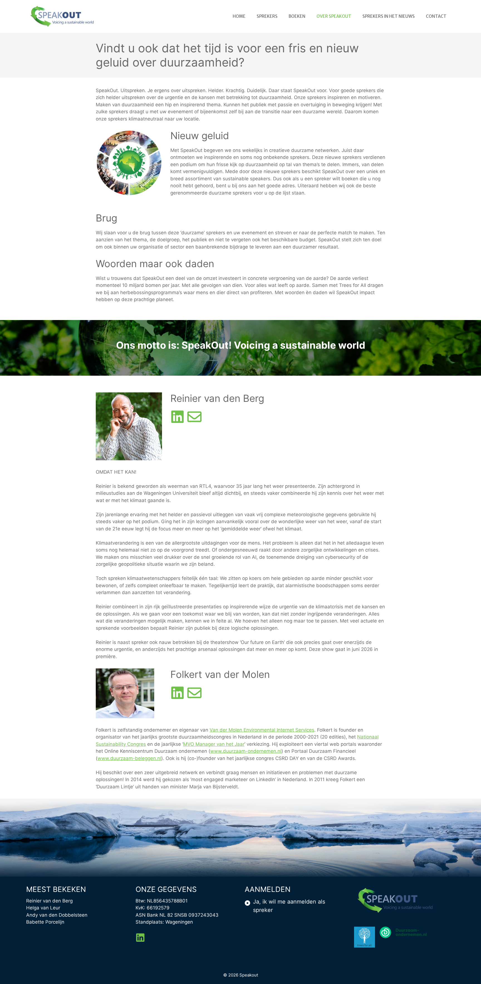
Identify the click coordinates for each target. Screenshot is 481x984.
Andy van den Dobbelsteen (56, 915)
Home (239, 16)
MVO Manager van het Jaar (213, 744)
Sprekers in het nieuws (388, 16)
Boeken (297, 16)
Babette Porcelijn (45, 922)
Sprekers (267, 16)
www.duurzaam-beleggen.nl (129, 758)
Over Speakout (333, 16)
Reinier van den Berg (49, 901)
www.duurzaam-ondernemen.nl (245, 751)
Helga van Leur (43, 908)
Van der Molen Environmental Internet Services (262, 730)
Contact (436, 16)
